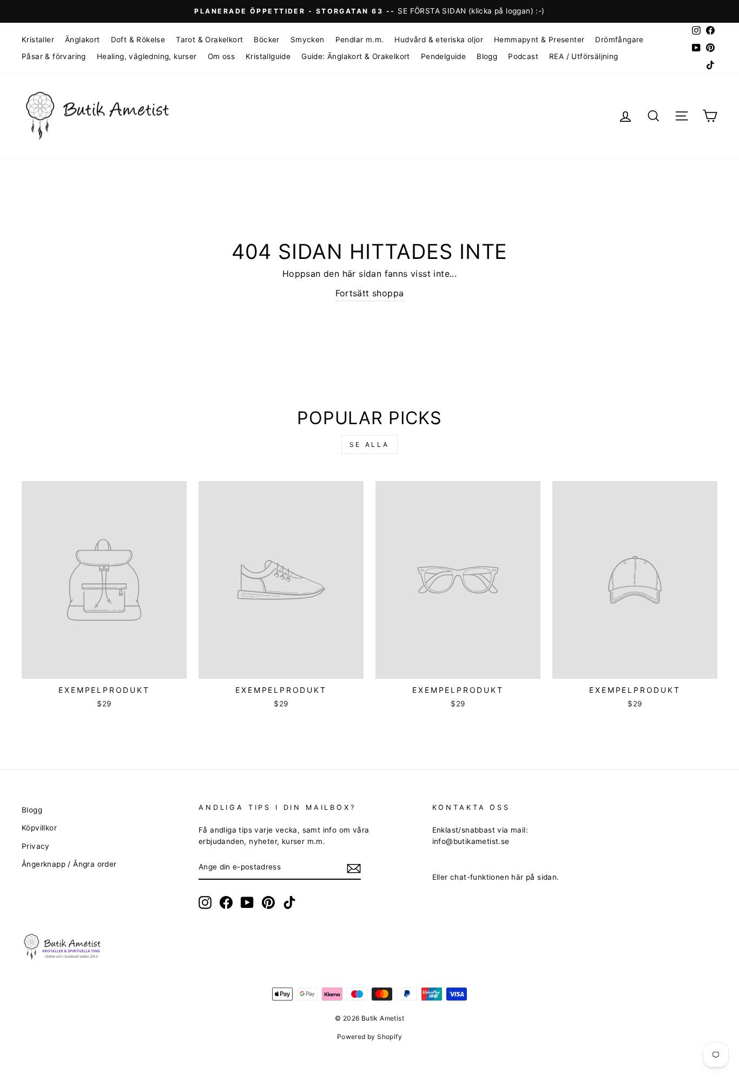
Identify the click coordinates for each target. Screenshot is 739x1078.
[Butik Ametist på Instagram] (205, 902)
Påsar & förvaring (54, 56)
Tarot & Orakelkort (209, 39)
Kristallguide (268, 56)
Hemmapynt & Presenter (539, 39)
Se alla (369, 444)
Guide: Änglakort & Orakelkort (355, 56)
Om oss (221, 56)
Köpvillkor (39, 827)
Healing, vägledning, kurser (147, 56)
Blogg (487, 56)
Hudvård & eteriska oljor (438, 39)
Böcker (266, 39)
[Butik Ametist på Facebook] (226, 902)
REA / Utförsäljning (583, 56)
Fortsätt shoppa (369, 293)
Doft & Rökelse (138, 39)
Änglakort (82, 39)
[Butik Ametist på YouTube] (247, 902)
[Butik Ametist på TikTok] (289, 902)
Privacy (36, 846)
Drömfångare (619, 39)
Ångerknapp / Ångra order (69, 864)
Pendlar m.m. (359, 39)
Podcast (523, 56)
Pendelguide (443, 56)
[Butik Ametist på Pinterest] (268, 902)
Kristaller (38, 39)
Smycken (308, 39)
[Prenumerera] (354, 868)
